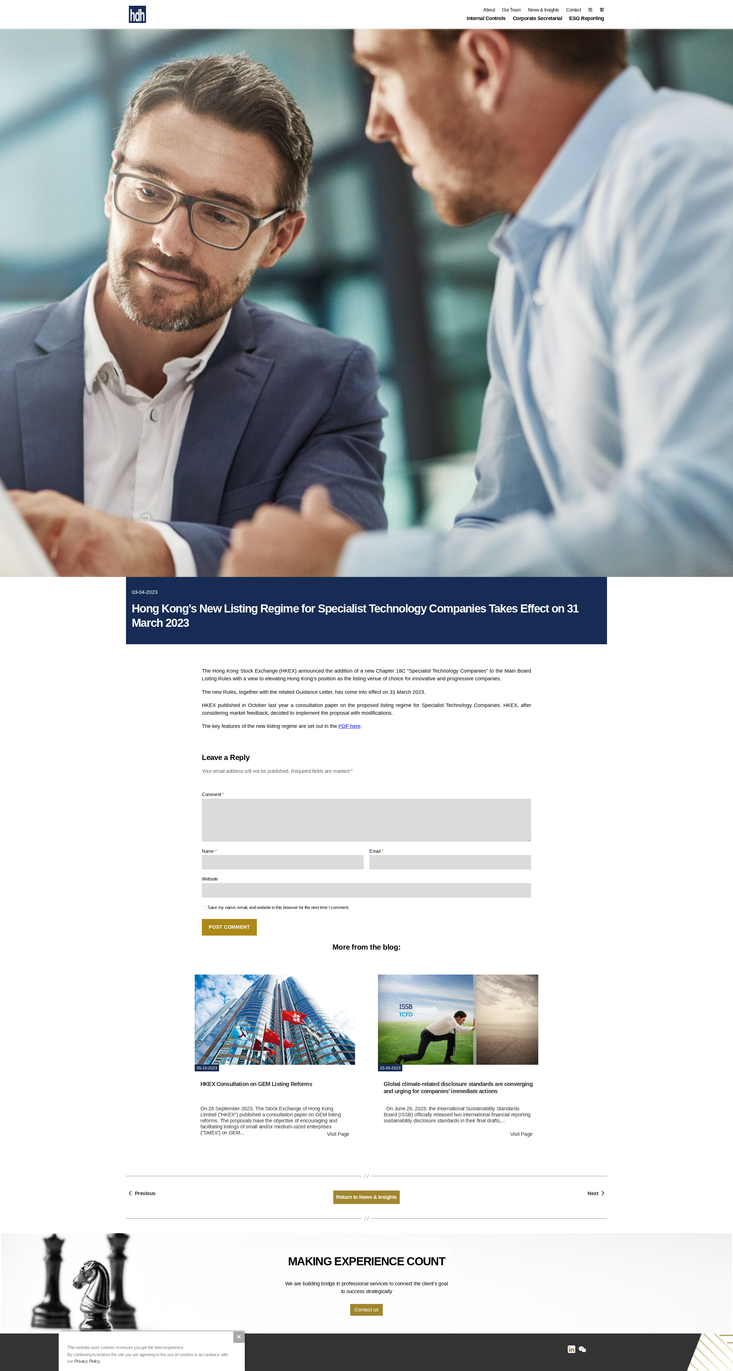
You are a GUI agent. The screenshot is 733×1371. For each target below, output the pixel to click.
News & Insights (543, 9)
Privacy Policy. (87, 1361)
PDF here (349, 726)
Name (209, 851)
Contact (573, 9)
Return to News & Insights (366, 1197)
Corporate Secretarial (537, 18)
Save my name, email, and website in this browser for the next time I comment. (278, 907)
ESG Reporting (586, 18)
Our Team (511, 9)
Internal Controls (486, 18)
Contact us (366, 1310)
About (489, 9)
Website (210, 879)
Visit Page (338, 1134)
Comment (213, 794)
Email (376, 851)
